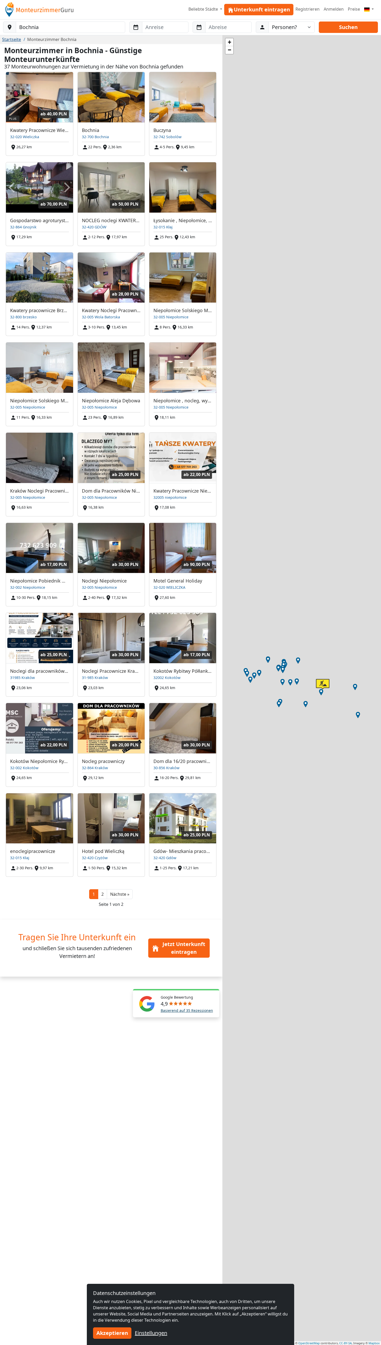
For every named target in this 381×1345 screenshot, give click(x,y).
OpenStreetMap (309, 1343)
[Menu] (369, 9)
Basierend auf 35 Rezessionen (187, 1010)
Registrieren (307, 9)
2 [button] (102, 894)
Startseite (11, 39)
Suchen (348, 27)
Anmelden (334, 9)
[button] (120, 894)
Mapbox (374, 1343)
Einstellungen (151, 1332)
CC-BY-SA (345, 1343)
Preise (354, 9)
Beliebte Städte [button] (203, 9)
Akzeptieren (112, 1332)
